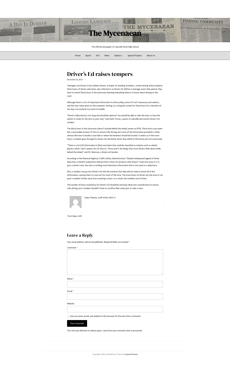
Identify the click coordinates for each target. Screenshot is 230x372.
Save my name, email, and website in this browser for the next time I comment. (105, 316)
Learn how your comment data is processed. (122, 330)
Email (70, 291)
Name (70, 278)
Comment (72, 247)
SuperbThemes (131, 354)
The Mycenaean (115, 33)
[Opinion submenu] (122, 55)
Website (70, 303)
